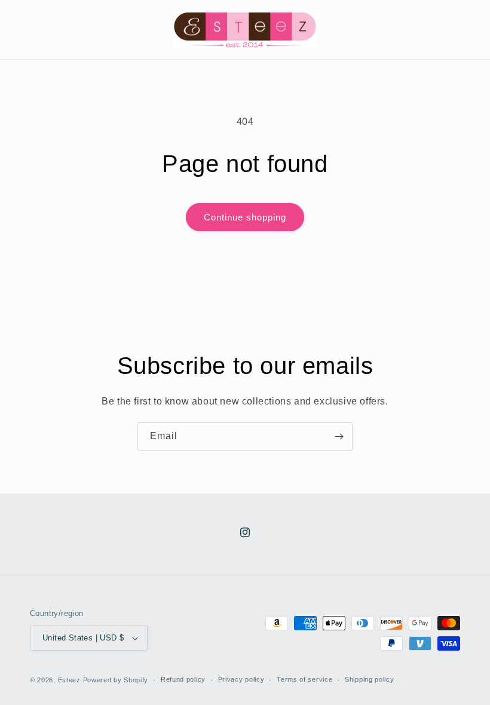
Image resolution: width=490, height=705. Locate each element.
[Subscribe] (339, 436)
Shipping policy (369, 679)
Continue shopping (245, 217)
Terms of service (304, 679)
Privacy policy (241, 679)
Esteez (69, 679)
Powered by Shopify (116, 679)
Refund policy (183, 679)
